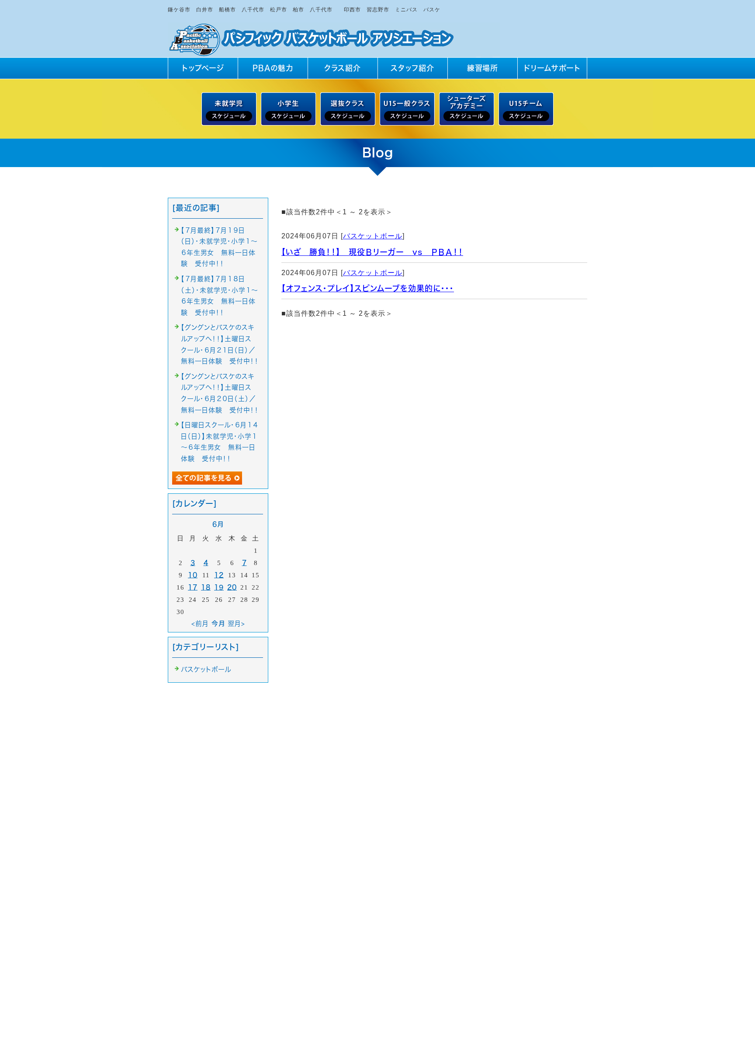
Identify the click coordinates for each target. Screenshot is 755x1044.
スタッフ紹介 (412, 68)
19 (219, 587)
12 (219, 575)
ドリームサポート (552, 68)
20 (232, 587)
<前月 (200, 623)
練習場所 (482, 68)
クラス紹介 (342, 68)
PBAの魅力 (273, 68)
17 (192, 587)
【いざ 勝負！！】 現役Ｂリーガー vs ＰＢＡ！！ (372, 252)
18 (206, 587)
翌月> (236, 623)
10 (192, 575)
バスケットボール (372, 236)
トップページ (203, 68)
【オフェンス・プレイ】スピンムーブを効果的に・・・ (367, 288)
